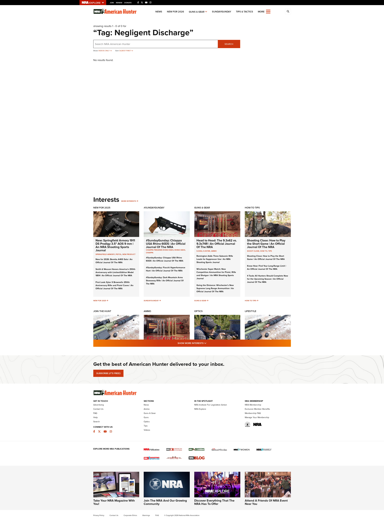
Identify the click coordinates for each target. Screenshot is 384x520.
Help (95, 417)
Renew (119, 2)
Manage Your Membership (257, 417)
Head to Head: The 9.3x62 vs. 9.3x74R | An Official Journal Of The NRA (216, 243)
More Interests (128, 201)
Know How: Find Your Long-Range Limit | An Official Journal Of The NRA (266, 267)
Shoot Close (253, 251)
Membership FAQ (253, 413)
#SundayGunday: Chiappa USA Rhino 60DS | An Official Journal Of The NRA (165, 243)
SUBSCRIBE (108, 373)
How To (263, 251)
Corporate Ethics (130, 515)
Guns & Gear (196, 11)
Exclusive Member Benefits (257, 408)
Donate (128, 2)
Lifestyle (250, 311)
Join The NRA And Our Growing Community (165, 502)
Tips (270, 251)
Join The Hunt (102, 311)
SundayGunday (221, 11)
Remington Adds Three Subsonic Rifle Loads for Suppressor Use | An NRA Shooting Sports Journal (214, 259)
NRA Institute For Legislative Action (210, 404)
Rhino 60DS (179, 250)
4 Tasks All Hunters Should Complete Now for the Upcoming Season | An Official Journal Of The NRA (267, 279)
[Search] (288, 11)
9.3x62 (199, 251)
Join (112, 2)
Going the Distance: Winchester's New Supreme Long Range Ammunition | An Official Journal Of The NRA (215, 288)
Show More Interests (208, 343)
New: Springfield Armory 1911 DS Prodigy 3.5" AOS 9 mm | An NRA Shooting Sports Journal (115, 245)
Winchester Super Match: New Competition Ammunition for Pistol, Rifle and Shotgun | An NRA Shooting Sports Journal (216, 273)
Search (229, 44)
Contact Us (98, 408)
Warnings (146, 515)
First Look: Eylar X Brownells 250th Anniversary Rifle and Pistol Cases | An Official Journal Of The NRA (114, 285)
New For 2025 (101, 207)
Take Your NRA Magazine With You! (114, 502)
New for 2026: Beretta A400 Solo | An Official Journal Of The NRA (114, 261)
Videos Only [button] (104, 50)
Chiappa (149, 252)
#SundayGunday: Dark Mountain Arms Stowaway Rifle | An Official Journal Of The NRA (165, 280)
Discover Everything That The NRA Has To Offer (214, 502)
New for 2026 (175, 11)
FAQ (95, 413)
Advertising (98, 404)
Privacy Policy (98, 515)
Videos (147, 429)
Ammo (214, 251)
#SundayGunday (154, 207)
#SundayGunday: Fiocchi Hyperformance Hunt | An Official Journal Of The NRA (165, 269)
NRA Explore (200, 408)
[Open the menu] (268, 11)
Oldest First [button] (125, 50)
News (158, 11)
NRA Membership (253, 404)
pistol (119, 254)
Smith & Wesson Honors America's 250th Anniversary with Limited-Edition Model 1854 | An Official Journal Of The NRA (115, 272)
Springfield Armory (105, 254)
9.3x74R (206, 251)
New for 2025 (99, 300)
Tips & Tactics (244, 11)
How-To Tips (252, 207)
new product (128, 254)
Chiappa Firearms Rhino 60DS (160, 250)
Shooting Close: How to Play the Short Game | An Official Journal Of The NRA (266, 243)
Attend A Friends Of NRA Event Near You (266, 502)
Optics (198, 311)
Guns (146, 417)
